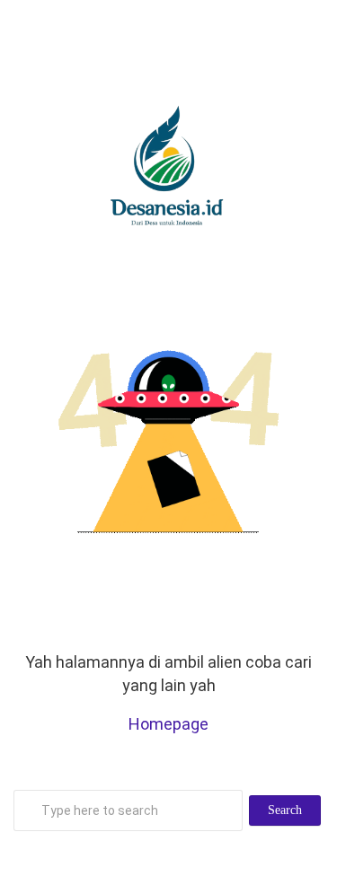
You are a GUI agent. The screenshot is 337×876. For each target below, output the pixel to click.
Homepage (168, 723)
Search (285, 810)
